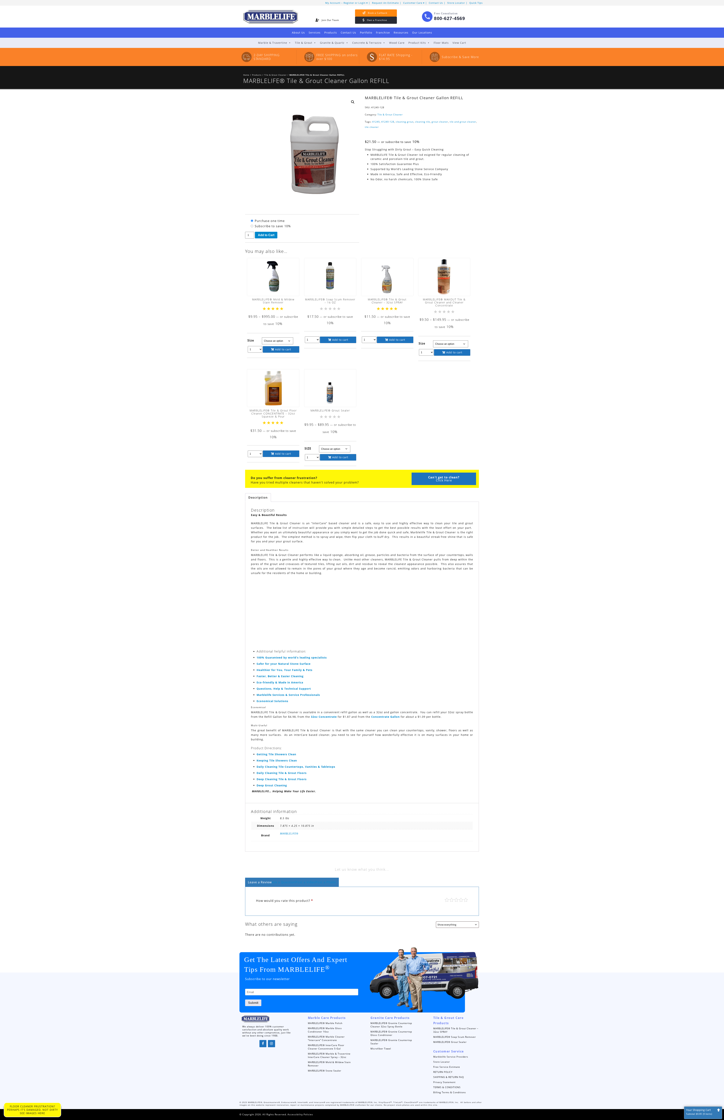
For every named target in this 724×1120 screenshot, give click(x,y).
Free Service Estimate (446, 1067)
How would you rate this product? (284, 901)
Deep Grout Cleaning (272, 785)
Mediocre (451, 900)
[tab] (258, 497)
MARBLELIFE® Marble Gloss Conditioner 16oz (325, 1030)
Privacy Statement (444, 1082)
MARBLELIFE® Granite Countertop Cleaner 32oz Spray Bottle (391, 1025)
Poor (447, 900)
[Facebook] (263, 1043)
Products (330, 32)
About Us (298, 32)
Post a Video (305, 882)
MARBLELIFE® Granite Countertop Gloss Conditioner (391, 1033)
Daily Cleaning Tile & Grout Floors (282, 773)
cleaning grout (404, 121)
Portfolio (366, 32)
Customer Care (412, 3)
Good (461, 900)
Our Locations (422, 32)
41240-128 (387, 121)
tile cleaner (372, 127)
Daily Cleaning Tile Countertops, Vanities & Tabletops (296, 766)
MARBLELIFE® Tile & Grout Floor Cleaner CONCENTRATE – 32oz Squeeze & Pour (273, 413)
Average (456, 900)
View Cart (459, 43)
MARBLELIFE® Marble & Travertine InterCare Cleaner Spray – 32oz (329, 1055)
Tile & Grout (303, 43)
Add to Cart (266, 235)
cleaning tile (422, 121)
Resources (401, 32)
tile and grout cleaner (463, 121)
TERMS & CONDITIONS (447, 1087)
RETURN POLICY (442, 1072)
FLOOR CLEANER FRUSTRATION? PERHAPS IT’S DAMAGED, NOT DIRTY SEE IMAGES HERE (32, 1110)
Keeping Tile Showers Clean (277, 760)
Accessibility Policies (300, 1114)
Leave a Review (260, 882)
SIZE (307, 448)
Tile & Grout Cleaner (275, 75)
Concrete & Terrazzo (366, 43)
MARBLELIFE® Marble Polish (325, 1023)
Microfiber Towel (380, 1048)
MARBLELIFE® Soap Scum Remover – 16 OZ (330, 301)
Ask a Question (283, 882)
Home (246, 75)
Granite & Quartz (332, 43)
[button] (352, 102)
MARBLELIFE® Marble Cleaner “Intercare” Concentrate (326, 1038)
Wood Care (397, 43)
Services (315, 32)
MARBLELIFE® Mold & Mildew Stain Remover (273, 301)
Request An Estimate (385, 3)
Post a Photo (325, 882)
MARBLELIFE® (289, 833)
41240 (376, 121)
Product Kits (417, 43)
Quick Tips (476, 3)
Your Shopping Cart (699, 1111)
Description (258, 497)
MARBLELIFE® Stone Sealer (324, 1070)
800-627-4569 (449, 18)
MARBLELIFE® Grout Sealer (330, 410)
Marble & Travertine (272, 43)
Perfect (465, 900)
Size (250, 340)
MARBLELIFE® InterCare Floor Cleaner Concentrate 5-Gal (326, 1047)
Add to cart (282, 349)
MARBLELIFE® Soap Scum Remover (454, 1037)
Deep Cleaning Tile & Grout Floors (282, 779)
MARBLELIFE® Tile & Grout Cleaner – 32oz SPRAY (387, 301)
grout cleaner (440, 121)
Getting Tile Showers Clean (276, 754)
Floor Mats (441, 43)
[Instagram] (271, 1043)
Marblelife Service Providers (450, 1056)
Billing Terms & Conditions (449, 1092)
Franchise (383, 32)
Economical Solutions (272, 701)
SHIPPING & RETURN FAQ (448, 1077)
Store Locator (456, 3)
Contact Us (436, 3)
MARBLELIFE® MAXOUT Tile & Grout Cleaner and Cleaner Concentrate (444, 302)
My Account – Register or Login (345, 3)
